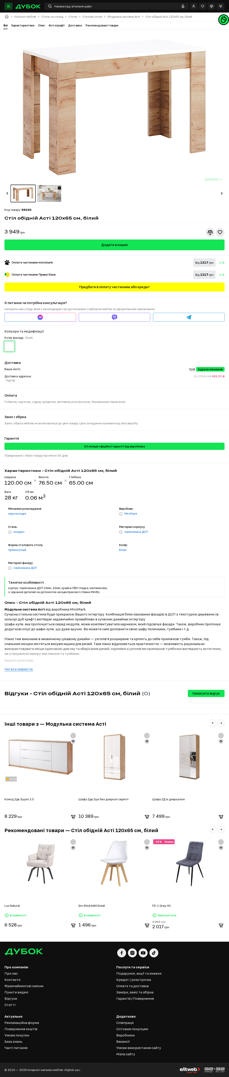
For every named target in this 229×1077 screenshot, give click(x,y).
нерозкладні (17, 513)
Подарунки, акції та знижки (138, 973)
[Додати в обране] (220, 232)
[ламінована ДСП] (121, 532)
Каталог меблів (25, 16)
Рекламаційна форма (21, 1023)
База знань (13, 1041)
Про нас (11, 973)
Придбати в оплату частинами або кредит (114, 287)
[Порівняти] (212, 6)
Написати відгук (206, 693)
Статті (9, 1005)
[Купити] (73, 816)
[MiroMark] (121, 514)
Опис (41, 25)
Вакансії (123, 1041)
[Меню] (8, 6)
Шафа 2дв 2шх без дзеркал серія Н (103, 799)
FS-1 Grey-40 (161, 905)
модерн (18, 531)
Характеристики (22, 25)
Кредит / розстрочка (133, 980)
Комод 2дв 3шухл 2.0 (19, 799)
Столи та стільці (52, 16)
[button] (7, 193)
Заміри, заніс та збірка (134, 992)
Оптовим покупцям (132, 1029)
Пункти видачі (16, 992)
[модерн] (10, 532)
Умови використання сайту (138, 1048)
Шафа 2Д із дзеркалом (168, 799)
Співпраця (125, 1023)
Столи (73, 16)
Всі (5, 25)
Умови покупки (16, 1035)
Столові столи (92, 16)
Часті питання (16, 1048)
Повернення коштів (20, 1029)
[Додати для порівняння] (210, 232)
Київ (192, 369)
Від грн (204, 262)
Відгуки (10, 998)
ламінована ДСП (136, 531)
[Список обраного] (203, 6)
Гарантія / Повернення (135, 998)
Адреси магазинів (210, 369)
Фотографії (57, 25)
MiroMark (130, 513)
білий (122, 549)
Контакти (12, 980)
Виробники (125, 1035)
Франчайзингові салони (23, 986)
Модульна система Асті (124, 16)
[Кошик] (220, 6)
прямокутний (17, 549)
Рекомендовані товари (101, 25)
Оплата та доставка (132, 986)
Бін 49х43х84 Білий (91, 905)
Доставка (75, 25)
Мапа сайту (125, 1054)
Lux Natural (12, 905)
